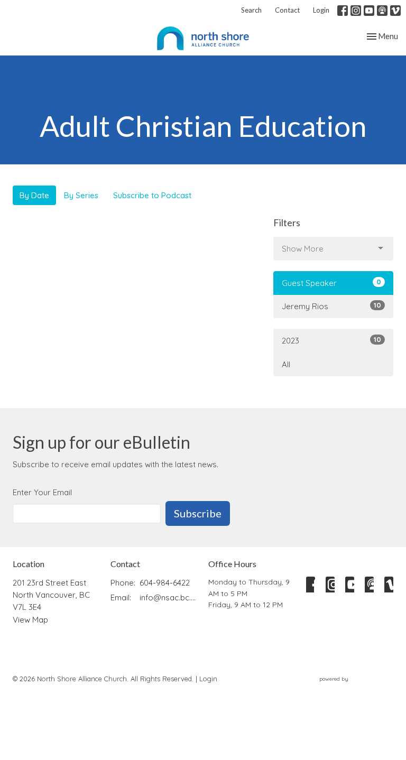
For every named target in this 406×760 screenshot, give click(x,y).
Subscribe (198, 513)
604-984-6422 (165, 583)
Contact (287, 10)
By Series (81, 195)
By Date (34, 195)
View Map (30, 620)
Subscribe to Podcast (152, 195)
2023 (331, 340)
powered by (350, 687)
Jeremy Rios (331, 306)
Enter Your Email (42, 492)
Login (321, 10)
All (286, 364)
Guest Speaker (331, 282)
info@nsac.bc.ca (169, 597)
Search (251, 10)
